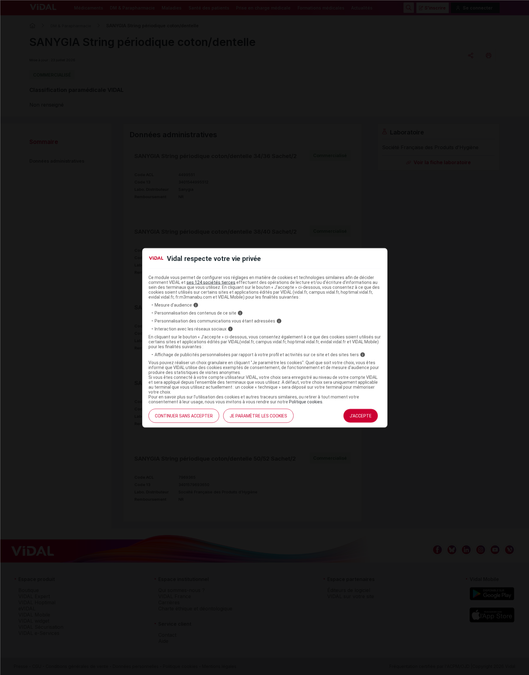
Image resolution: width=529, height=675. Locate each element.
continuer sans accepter (184, 415)
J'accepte (361, 415)
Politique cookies (305, 401)
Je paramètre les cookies (258, 415)
